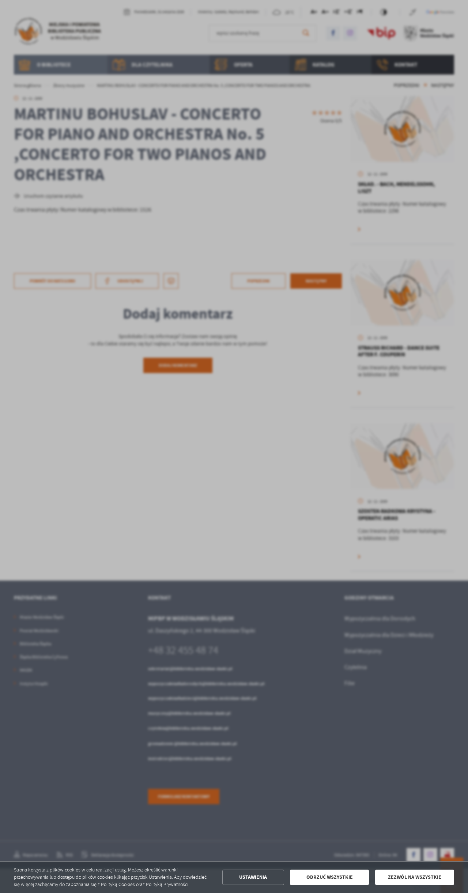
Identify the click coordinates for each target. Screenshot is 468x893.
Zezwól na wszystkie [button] (414, 877)
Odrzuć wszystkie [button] (329, 877)
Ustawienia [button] (253, 877)
